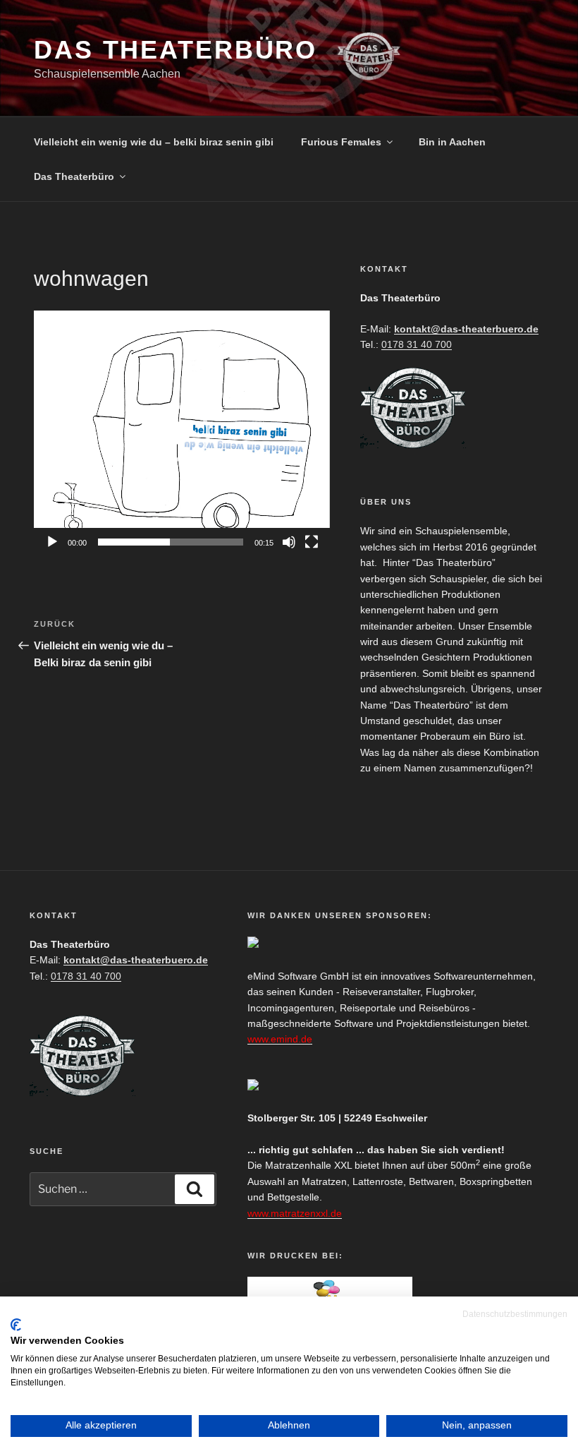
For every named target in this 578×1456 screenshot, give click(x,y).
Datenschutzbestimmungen (514, 1314)
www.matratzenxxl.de (294, 1213)
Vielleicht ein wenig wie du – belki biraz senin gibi (153, 142)
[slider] (170, 542)
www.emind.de (279, 1039)
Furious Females (341, 142)
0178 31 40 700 (416, 344)
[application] (182, 433)
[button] (182, 433)
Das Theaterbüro (175, 49)
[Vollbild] (312, 542)
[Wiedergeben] (52, 542)
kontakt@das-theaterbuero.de (466, 329)
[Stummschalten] (289, 542)
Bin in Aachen (452, 142)
